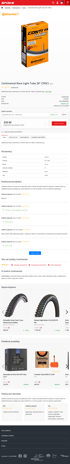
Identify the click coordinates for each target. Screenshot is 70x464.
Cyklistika (8, 8)
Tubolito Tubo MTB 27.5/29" (44, 374)
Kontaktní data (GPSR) (38, 137)
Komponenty (16, 8)
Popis (4, 137)
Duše (24, 8)
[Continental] (6, 265)
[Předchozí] (3, 312)
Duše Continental (55, 265)
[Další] (67, 312)
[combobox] (35, 114)
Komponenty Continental (38, 265)
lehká (46, 175)
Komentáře (24, 137)
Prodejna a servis (7, 436)
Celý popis (48, 91)
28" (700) (47, 160)
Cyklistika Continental (20, 265)
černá (46, 164)
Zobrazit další (35, 253)
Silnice (47, 157)
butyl (46, 171)
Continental (65, 97)
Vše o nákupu (6, 430)
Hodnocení (13, 137)
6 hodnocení (14, 87)
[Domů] (2, 8)
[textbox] (35, 114)
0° (45, 168)
